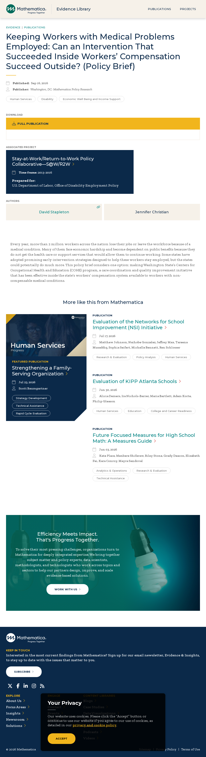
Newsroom (15, 719)
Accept (61, 738)
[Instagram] (34, 685)
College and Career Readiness (171, 411)
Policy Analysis (146, 357)
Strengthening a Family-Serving (42, 371)
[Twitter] (10, 685)
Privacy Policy (166, 749)
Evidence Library (74, 9)
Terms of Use (190, 749)
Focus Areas (16, 707)
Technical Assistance (30, 405)
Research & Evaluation (111, 357)
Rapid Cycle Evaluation (31, 413)
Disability (47, 99)
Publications (159, 9)
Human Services (21, 99)
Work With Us (66, 589)
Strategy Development (31, 398)
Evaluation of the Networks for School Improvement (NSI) (138, 324)
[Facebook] (18, 685)
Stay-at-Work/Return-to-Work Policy (53, 161)
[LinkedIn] (26, 685)
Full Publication (33, 124)
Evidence (13, 27)
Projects (188, 9)
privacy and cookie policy (94, 725)
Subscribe (22, 671)
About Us (13, 701)
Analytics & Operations (111, 470)
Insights (13, 713)
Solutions (14, 725)
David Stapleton (54, 212)
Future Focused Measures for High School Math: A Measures (144, 438)
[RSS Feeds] (42, 685)
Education (134, 411)
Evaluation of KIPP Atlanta (135, 381)
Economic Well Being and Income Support (92, 99)
